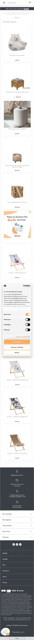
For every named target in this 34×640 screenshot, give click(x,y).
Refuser (17, 352)
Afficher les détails (21, 336)
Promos (5, 582)
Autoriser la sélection (17, 347)
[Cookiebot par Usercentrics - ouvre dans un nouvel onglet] (23, 286)
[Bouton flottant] (30, 2)
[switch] (28, 319)
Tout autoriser (17, 341)
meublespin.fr (9, 625)
